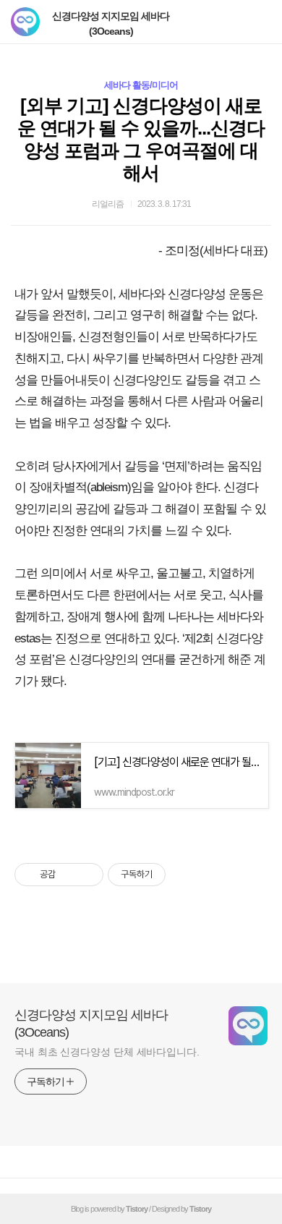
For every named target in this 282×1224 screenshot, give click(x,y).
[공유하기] (69, 874)
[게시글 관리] (87, 874)
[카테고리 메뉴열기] (256, 22)
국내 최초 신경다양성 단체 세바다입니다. (107, 1052)
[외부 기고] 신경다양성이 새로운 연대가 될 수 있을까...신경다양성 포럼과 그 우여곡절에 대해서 (141, 139)
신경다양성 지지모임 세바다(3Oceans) (110, 23)
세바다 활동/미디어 (141, 85)
